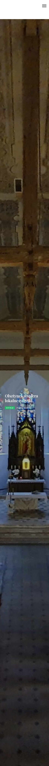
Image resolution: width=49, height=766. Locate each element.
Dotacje (10, 408)
